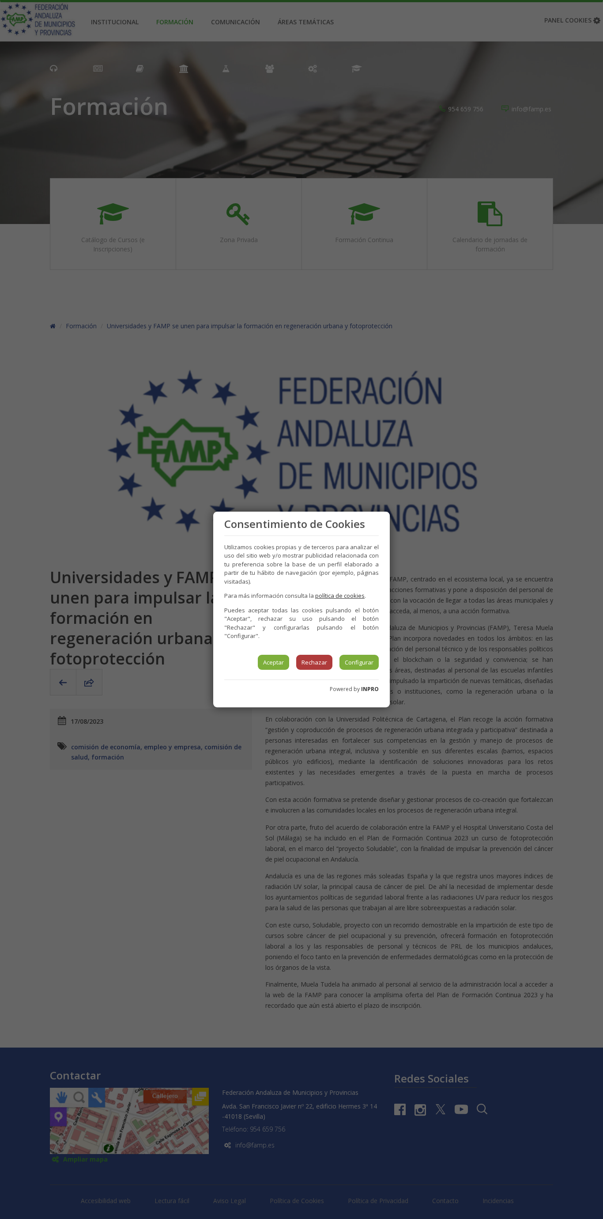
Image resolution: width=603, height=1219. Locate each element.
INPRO (370, 689)
